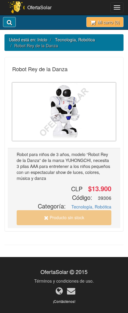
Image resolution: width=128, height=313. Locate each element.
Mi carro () (107, 22)
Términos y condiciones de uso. (64, 281)
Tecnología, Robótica (75, 40)
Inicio (42, 40)
